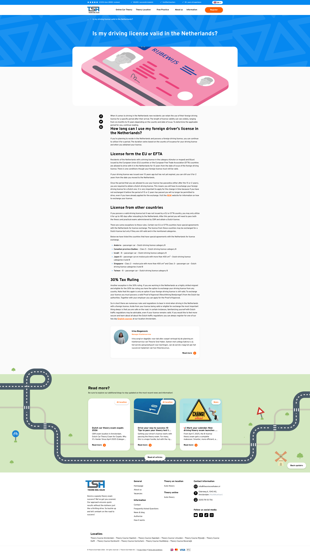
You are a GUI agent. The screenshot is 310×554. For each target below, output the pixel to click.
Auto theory (169, 486)
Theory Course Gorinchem (132, 541)
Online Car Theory (124, 10)
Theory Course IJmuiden (172, 538)
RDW (169, 195)
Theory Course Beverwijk (181, 541)
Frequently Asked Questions (146, 509)
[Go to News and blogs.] (88, 19)
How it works (139, 520)
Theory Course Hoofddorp (157, 541)
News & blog (139, 512)
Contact (137, 505)
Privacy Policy (142, 550)
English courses (125, 319)
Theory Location (143, 10)
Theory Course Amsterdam (102, 538)
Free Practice (163, 10)
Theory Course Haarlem (126, 538)
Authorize (138, 516)
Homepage (138, 486)
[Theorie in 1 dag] (100, 485)
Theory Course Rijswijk (195, 538)
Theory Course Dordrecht (108, 541)
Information (191, 10)
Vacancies (138, 493)
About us (179, 10)
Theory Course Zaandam (148, 538)
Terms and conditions (155, 550)
